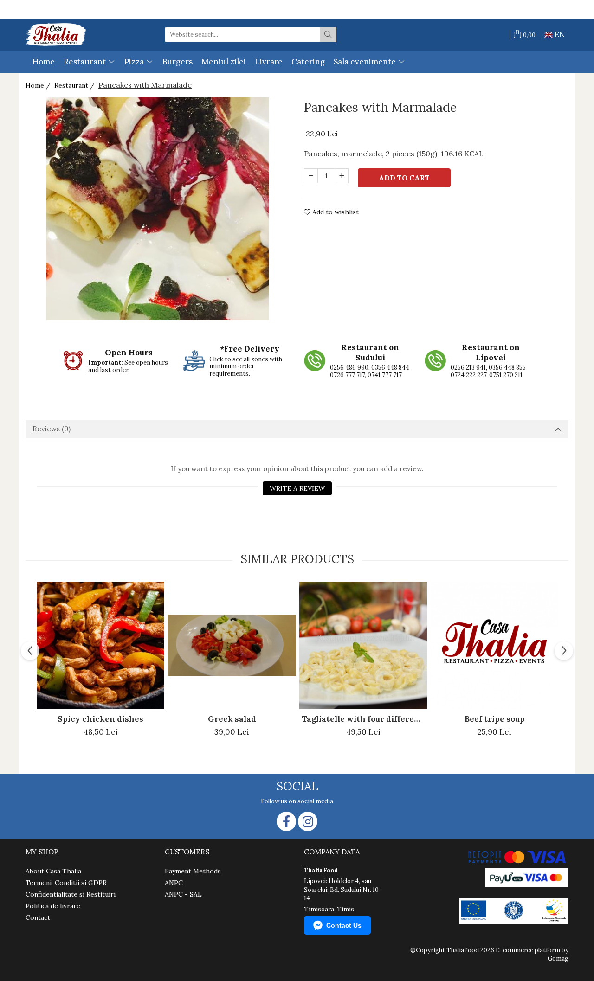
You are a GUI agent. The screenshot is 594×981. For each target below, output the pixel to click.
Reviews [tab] (51, 428)
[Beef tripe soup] (494, 645)
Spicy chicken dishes (100, 719)
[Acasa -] (56, 34)
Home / (39, 85)
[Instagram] (307, 821)
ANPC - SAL (183, 894)
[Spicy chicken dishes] (100, 645)
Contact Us (344, 925)
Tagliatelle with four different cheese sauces (364, 719)
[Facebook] (286, 821)
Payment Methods (193, 871)
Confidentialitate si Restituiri (71, 894)
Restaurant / (75, 85)
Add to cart (404, 177)
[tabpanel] (158, 208)
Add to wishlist (334, 212)
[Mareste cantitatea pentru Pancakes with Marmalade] (342, 175)
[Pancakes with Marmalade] (158, 208)
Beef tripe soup (495, 719)
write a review (297, 488)
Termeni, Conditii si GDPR (66, 882)
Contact (38, 917)
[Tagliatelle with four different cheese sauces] (363, 645)
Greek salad (232, 719)
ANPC (174, 882)
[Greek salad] (232, 645)
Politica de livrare (53, 906)
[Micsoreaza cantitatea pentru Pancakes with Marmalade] (311, 175)
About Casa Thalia (53, 871)
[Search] (328, 34)
